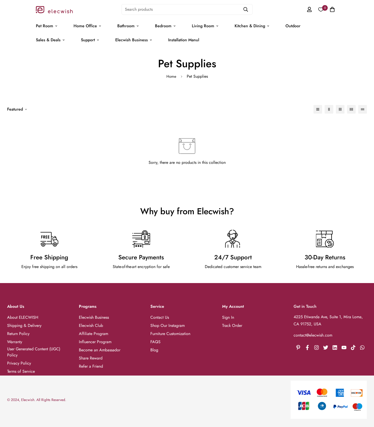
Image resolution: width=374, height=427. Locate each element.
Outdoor (292, 26)
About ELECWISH (22, 317)
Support (88, 40)
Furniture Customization (170, 334)
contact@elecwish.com (313, 335)
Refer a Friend (91, 366)
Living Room (203, 26)
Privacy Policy (19, 363)
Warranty (14, 342)
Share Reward (91, 358)
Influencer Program (95, 342)
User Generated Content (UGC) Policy (33, 352)
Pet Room (44, 26)
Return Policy (18, 334)
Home (171, 76)
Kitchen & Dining (250, 26)
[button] (331, 9)
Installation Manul (183, 40)
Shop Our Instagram (167, 325)
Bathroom (126, 26)
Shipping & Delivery (24, 325)
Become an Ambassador (99, 350)
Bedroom (163, 26)
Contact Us (159, 317)
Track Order (232, 325)
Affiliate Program (93, 334)
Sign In (228, 317)
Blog (154, 350)
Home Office (85, 26)
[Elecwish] (54, 9)
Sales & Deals (48, 40)
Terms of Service (21, 371)
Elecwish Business (131, 40)
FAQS (155, 342)
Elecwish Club (91, 325)
